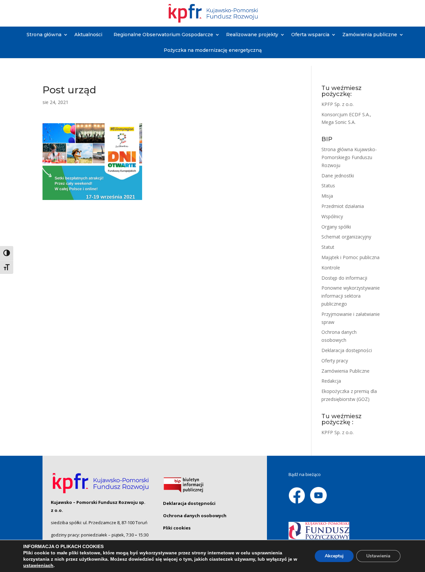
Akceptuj (334, 556)
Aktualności (88, 35)
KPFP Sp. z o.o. (337, 104)
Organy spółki (336, 227)
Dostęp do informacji (344, 278)
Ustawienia (378, 556)
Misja (327, 196)
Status (328, 185)
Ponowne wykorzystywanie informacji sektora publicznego (350, 296)
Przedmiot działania (342, 206)
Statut (327, 247)
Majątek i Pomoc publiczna (350, 257)
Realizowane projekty (252, 35)
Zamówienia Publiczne (345, 371)
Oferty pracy (334, 360)
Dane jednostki (337, 175)
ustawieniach (38, 565)
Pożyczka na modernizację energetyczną (213, 50)
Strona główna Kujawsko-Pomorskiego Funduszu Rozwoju (349, 157)
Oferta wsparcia (310, 35)
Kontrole (330, 267)
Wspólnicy (332, 216)
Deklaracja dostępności (346, 350)
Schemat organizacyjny (346, 237)
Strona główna (44, 35)
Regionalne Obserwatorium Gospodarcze (163, 35)
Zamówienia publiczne (369, 35)
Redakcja (331, 381)
